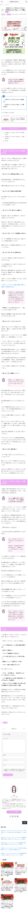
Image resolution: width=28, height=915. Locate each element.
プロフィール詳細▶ (14, 811)
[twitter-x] (10, 816)
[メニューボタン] (1, 1)
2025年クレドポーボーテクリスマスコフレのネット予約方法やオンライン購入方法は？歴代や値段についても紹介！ (13, 832)
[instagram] (13, 816)
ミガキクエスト (14, 1)
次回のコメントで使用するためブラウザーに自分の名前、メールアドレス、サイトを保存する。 (14, 770)
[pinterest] (18, 816)
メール (5, 760)
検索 (25, 822)
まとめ (6, 140)
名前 (4, 755)
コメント (5, 738)
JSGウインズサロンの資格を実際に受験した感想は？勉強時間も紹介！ (18, 119)
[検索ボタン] (26, 1)
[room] (15, 816)
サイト (4, 764)
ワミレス (8, 14)
